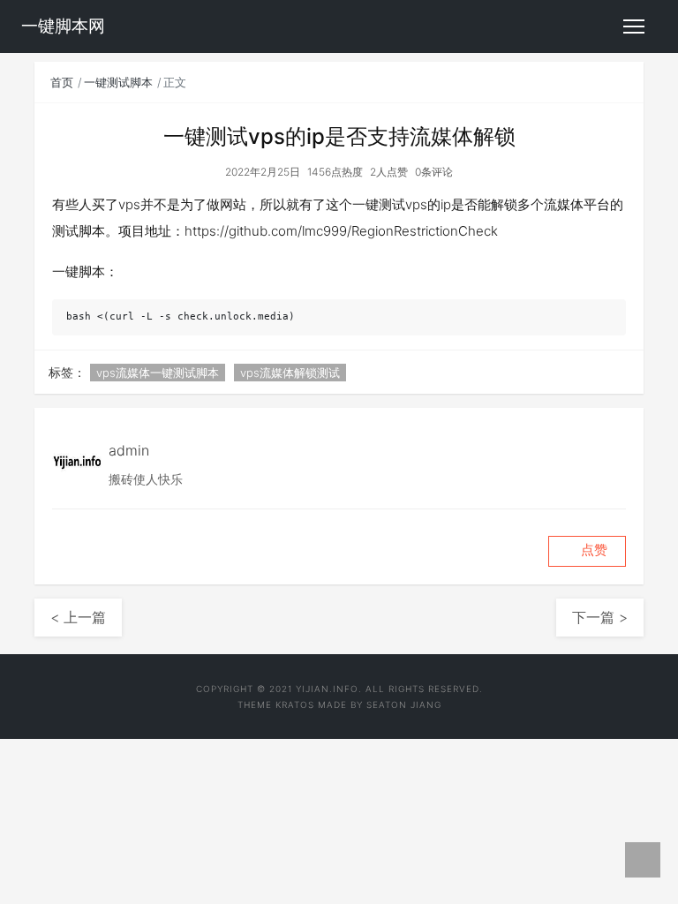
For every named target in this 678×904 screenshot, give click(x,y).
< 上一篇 (78, 617)
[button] (587, 551)
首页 (61, 82)
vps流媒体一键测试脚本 (157, 372)
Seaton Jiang (403, 704)
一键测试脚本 (118, 82)
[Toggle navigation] (634, 26)
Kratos (294, 704)
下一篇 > (600, 617)
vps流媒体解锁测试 (290, 372)
